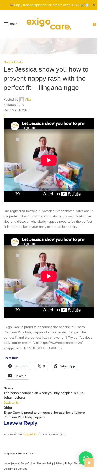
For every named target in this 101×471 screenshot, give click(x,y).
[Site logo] (49, 23)
